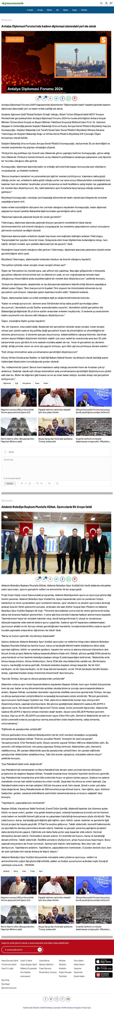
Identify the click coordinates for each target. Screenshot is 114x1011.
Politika (84, 10)
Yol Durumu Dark (8, 964)
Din (57, 10)
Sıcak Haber (79, 976)
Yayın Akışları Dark (28, 964)
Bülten (49, 10)
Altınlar (62, 960)
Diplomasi (7, 383)
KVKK (64, 1008)
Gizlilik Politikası (46, 1008)
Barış (16, 871)
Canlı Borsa (44, 960)
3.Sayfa (30, 10)
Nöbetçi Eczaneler (28, 968)
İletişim (36, 1008)
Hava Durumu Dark (9, 960)
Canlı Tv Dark (26, 960)
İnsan (37, 383)
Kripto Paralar (65, 972)
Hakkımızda (27, 1008)
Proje (32, 871)
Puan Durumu (45, 968)
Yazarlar (77, 968)
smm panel (25, 976)
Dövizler (62, 964)
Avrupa (40, 10)
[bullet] (41, 483)
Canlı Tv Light (7, 968)
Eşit (16, 383)
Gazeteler (78, 972)
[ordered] (37, 483)
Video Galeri (79, 964)
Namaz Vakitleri (46, 964)
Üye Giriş (5, 980)
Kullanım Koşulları (74, 1008)
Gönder (10, 483)
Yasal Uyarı (87, 1008)
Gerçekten (27, 383)
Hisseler (62, 968)
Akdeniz (6, 871)
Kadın (46, 383)
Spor (41, 871)
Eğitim (65, 10)
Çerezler (57, 1008)
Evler (24, 871)
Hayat (74, 10)
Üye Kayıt (5, 984)
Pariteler (63, 976)
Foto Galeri (79, 960)
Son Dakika (25, 972)
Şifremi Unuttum (8, 988)
